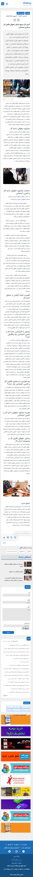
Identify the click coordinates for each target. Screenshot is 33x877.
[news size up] (4, 99)
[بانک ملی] (16, 720)
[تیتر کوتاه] (27, 3)
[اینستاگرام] (16, 851)
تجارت (27, 13)
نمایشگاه (9, 710)
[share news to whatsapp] (11, 537)
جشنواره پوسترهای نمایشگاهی (11, 848)
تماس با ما (24, 845)
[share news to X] (7, 537)
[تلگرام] (23, 851)
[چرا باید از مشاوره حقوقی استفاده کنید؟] (28, 564)
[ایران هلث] (16, 781)
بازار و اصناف (20, 13)
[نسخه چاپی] (18, 20)
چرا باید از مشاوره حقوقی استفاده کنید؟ (13, 565)
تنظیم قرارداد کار (22, 203)
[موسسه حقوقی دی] (16, 757)
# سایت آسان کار (12, 551)
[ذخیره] (14, 20)
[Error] (4, 537)
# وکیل (29, 551)
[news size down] (12, 99)
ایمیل (28, 600)
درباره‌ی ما (16, 845)
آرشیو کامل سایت (25, 848)
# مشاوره (21, 551)
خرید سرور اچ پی (17, 710)
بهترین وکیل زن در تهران (16, 572)
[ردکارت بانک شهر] (16, 744)
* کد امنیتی (27, 623)
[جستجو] (2, 3)
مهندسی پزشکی (25, 710)
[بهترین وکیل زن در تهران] (28, 571)
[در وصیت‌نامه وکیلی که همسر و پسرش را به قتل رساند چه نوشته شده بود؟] (28, 578)
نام (29, 593)
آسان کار (24, 343)
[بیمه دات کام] (16, 732)
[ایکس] (9, 851)
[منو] (6, 3)
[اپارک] (16, 769)
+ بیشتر (5, 695)
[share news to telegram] (15, 537)
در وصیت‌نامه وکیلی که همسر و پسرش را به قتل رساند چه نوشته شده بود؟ (14, 579)
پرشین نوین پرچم (25, 707)
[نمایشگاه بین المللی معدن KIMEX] (16, 793)
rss (10, 845)
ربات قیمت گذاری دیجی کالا (13, 707)
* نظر (28, 607)
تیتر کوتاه (9, 866)
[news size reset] (8, 99)
